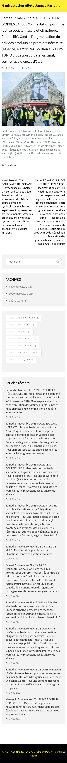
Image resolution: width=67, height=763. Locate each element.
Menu (58, 6)
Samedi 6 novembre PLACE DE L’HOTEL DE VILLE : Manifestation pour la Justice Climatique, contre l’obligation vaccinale (31, 550)
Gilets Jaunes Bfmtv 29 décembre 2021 (23, 318)
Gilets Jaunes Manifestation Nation (22, 346)
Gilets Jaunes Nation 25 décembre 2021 (23, 353)
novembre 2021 (18, 286)
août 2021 (15, 300)
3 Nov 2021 (14, 595)
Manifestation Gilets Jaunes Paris (28, 5)
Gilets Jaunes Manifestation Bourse (22, 339)
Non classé (11, 165)
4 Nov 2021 (14, 558)
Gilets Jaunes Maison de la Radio (21, 325)
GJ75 (27, 67)
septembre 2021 (18, 293)
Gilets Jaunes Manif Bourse (19, 332)
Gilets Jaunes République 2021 (21, 360)
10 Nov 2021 (15, 416)
